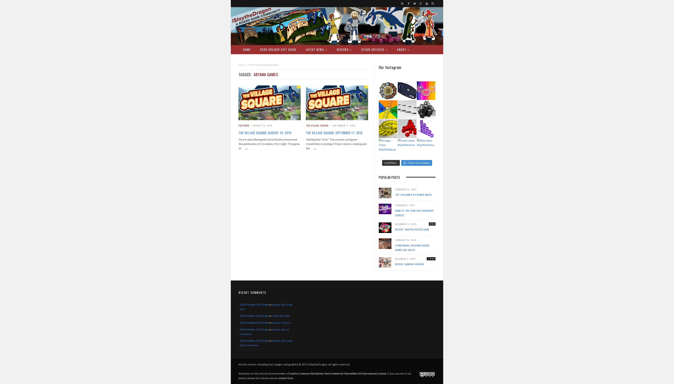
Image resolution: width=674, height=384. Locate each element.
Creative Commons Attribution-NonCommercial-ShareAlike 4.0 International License (337, 373)
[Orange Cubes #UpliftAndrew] (388, 147)
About (401, 50)
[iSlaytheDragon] (337, 26)
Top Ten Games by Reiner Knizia (413, 194)
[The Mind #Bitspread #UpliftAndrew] (407, 90)
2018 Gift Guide (281, 315)
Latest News (315, 50)
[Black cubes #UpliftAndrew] (426, 109)
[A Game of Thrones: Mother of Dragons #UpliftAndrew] (388, 90)
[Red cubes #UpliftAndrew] (407, 128)
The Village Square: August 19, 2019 (265, 133)
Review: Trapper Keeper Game (412, 229)
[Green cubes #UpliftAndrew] (407, 147)
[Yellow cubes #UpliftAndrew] (388, 128)
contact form (285, 378)
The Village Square (317, 125)
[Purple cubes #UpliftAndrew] (426, 128)
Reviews (343, 50)
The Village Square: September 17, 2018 (334, 133)
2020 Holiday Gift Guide (278, 50)
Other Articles (372, 50)
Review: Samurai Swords (409, 264)
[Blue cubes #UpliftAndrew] (426, 147)
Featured (244, 125)
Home (247, 50)
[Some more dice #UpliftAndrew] (388, 109)
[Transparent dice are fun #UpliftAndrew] (426, 90)
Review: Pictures (281, 322)
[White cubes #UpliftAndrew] (407, 109)
